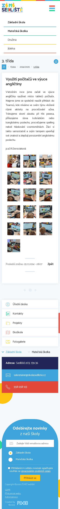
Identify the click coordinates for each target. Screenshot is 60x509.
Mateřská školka (18, 31)
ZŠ (4, 67)
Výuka (13, 67)
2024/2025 (25, 67)
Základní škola (16, 22)
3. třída (36, 67)
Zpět (50, 264)
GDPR (7, 490)
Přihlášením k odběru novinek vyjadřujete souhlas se (31, 469)
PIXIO (22, 503)
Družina (12, 39)
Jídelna (11, 48)
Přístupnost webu (13, 493)
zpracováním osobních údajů (36, 471)
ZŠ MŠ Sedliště (12, 7)
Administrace (11, 497)
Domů (56, 61)
